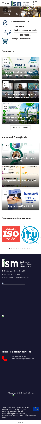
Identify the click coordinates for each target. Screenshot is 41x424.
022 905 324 (25, 35)
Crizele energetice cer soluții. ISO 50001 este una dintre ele (20, 118)
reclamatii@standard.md (25, 359)
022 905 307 (20, 26)
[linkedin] (33, 4)
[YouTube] (36, 1)
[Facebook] (33, 1)
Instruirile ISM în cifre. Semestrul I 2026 (20, 159)
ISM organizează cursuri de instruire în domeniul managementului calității (20, 73)
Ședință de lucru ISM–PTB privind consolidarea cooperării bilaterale (20, 96)
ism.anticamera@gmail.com (19, 277)
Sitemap (20, 422)
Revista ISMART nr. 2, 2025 (20, 206)
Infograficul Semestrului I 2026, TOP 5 (20, 182)
